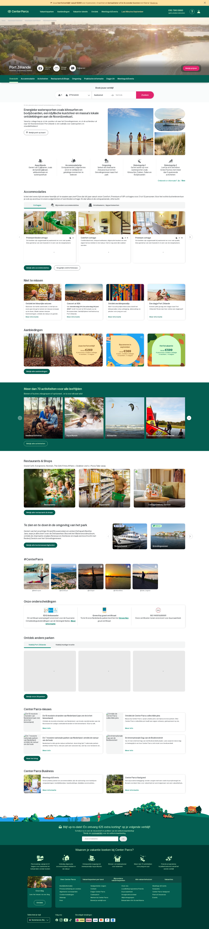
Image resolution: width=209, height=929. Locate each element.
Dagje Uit (110, 79)
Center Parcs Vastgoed (161, 892)
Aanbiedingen (63, 12)
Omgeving (76, 79)
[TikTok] (70, 920)
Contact (93, 889)
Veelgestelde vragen (98, 886)
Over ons (124, 886)
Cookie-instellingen (67, 895)
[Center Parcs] (18, 11)
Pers (61, 900)
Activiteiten (42, 79)
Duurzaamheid (127, 892)
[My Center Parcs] (198, 11)
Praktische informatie (94, 79)
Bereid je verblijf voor (98, 900)
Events (154, 897)
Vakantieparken (47, 12)
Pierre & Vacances (159, 895)
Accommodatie (28, 79)
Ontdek (94, 12)
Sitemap (63, 897)
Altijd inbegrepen (127, 897)
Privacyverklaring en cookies (70, 889)
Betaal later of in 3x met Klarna (132, 900)
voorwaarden (96, 833)
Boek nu (154, 3)
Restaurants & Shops (60, 79)
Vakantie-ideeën (80, 12)
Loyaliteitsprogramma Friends (132, 889)
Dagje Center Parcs (97, 892)
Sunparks (156, 889)
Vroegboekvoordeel (128, 895)
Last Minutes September (132, 12)
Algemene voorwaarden (69, 892)
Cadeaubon (94, 895)
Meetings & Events (110, 12)
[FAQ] (192, 11)
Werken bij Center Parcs (99, 897)
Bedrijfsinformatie (66, 886)
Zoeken (145, 95)
